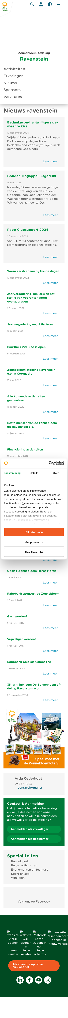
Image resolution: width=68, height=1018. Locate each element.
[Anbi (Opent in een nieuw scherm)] (13, 954)
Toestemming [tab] (12, 472)
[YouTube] (38, 980)
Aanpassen (32, 542)
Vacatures (12, 97)
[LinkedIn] (20, 980)
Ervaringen (13, 76)
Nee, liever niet (34, 552)
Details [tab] (34, 472)
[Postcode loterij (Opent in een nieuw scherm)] (40, 954)
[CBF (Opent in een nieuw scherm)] (25, 954)
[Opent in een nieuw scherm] (34, 893)
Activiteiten (14, 69)
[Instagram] (47, 980)
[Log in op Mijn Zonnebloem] (40, 4)
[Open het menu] (58, 4)
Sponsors (12, 90)
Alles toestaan (34, 532)
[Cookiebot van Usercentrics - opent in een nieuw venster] (49, 463)
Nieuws (10, 83)
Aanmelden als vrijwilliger (29, 829)
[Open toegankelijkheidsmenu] (49, 4)
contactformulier (30, 787)
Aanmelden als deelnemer (29, 839)
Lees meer (51, 161)
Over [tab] (56, 472)
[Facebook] (29, 980)
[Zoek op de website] (32, 4)
